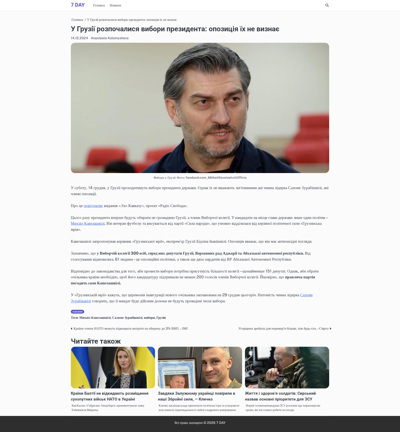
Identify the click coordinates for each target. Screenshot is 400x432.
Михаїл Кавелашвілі (95, 318)
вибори (149, 318)
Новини (115, 5)
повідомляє (93, 205)
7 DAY (78, 5)
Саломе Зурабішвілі (127, 318)
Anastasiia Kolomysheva (110, 38)
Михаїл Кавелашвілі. (88, 223)
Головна (99, 5)
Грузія (161, 318)
